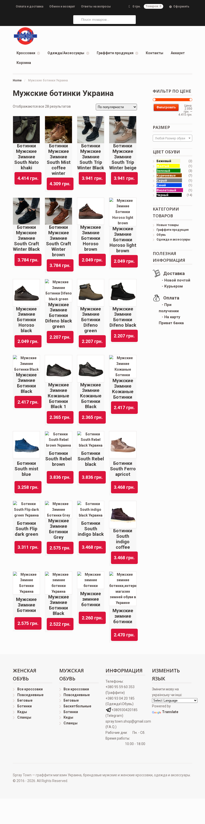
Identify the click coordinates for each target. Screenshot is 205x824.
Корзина (23, 63)
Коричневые (166, 175)
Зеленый (163, 171)
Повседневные (30, 695)
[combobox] (172, 138)
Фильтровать (166, 107)
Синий (161, 185)
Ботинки (24, 706)
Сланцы (24, 717)
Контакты (154, 53)
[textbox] (172, 138)
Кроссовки (25, 53)
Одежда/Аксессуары (66, 53)
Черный (162, 195)
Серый (161, 180)
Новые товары (167, 225)
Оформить (181, 6)
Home (17, 80)
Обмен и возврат (62, 6)
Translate (170, 712)
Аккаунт (178, 53)
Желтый (162, 166)
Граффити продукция (115, 53)
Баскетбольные (77, 706)
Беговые (24, 700)
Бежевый (163, 161)
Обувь (161, 235)
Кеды (22, 712)
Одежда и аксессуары (173, 239)
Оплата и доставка (29, 6)
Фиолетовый (166, 190)
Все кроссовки (30, 689)
